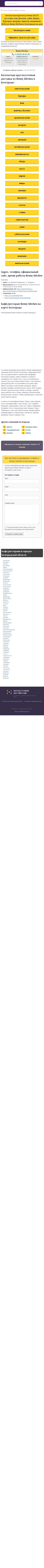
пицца (22, 183)
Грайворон (6, 592)
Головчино (6, 590)
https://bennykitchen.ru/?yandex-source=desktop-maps (20, 291)
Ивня (4, 605)
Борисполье (6, 574)
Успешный (6, 668)
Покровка (6, 638)
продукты (22, 197)
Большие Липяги (8, 571)
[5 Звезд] (38, 58)
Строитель (6, 659)
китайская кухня (22, 147)
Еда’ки (28, 430)
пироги (22, 176)
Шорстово (6, 678)
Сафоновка (6, 649)
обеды (22, 161)
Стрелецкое (6, 657)
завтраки (22, 139)
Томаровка (6, 662)
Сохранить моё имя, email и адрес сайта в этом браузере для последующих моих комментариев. (20, 528)
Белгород (6, 562)
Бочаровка (6, 576)
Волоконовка (7, 586)
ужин (22, 227)
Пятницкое (6, 642)
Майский (5, 617)
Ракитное (5, 645)
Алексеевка (6, 560)
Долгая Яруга (7, 598)
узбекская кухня (22, 234)
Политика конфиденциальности (22, 711)
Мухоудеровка (7, 623)
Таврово (5, 661)
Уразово (5, 666)
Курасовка (6, 614)
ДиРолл (9, 427)
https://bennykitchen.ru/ (24, 289)
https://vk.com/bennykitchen (14, 296)
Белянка (5, 564)
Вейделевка (6, 579)
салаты (22, 205)
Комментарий (9, 503)
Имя (7, 478)
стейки (22, 212)
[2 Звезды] (34, 58)
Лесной (5, 616)
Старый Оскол (7, 656)
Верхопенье (6, 581)
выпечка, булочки (22, 110)
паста (22, 168)
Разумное (5, 643)
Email (7, 487)
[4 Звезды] (37, 58)
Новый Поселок (7, 635)
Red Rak (9, 433)
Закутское (6, 602)
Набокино (6, 624)
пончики (22, 190)
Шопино (5, 676)
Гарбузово (6, 588)
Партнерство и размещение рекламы (33, 701)
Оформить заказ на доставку (22, 37)
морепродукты (22, 154)
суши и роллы (22, 219)
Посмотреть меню (22, 30)
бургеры (22, 96)
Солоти (5, 654)
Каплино (5, 609)
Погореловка (7, 636)
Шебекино (6, 673)
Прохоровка (6, 640)
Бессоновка (6, 566)
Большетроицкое (8, 569)
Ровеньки (5, 647)
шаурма (22, 248)
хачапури (22, 241)
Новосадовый (7, 631)
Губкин (5, 595)
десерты (22, 125)
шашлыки (22, 256)
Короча (5, 611)
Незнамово (6, 626)
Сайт (6, 495)
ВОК (22, 103)
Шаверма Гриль (31, 427)
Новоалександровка (9, 630)
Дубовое (5, 600)
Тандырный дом (13, 430)
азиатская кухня (22, 88)
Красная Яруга (7, 612)
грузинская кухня (22, 117)
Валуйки (5, 578)
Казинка (5, 607)
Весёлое (5, 583)
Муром (5, 621)
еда (22, 132)
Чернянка (6, 671)
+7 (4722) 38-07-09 (22, 54)
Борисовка (6, 572)
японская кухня (22, 263)
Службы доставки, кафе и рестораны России (12, 701)
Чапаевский (6, 669)
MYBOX (28, 433)
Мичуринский (7, 619)
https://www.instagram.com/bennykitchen (18, 298)
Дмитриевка (6, 597)
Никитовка (6, 628)
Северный (6, 650)
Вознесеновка (7, 585)
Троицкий (6, 664)
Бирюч (5, 567)
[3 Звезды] (36, 58)
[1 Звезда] (33, 58)
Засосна (5, 604)
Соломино (6, 652)
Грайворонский (7, 593)
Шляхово (5, 675)
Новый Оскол (7, 633)
